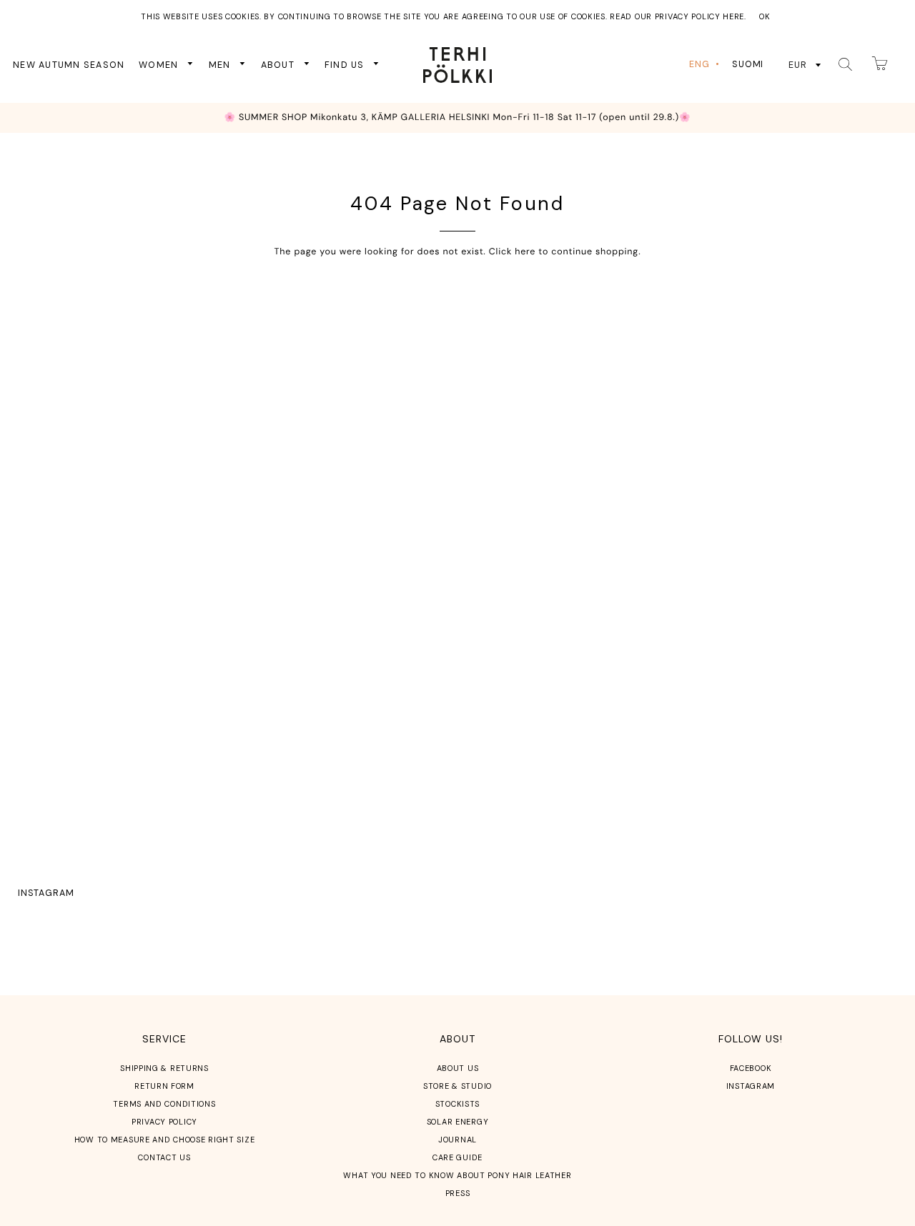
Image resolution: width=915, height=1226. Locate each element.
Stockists (457, 1104)
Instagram (46, 893)
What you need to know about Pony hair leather (457, 1175)
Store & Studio (457, 1086)
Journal (457, 1140)
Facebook (751, 1068)
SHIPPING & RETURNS (164, 1068)
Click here (512, 251)
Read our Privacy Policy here (677, 16)
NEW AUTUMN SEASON (68, 64)
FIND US (346, 64)
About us (458, 1068)
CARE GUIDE (457, 1157)
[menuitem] (705, 65)
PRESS (457, 1193)
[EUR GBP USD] (805, 64)
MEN (221, 64)
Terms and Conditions (164, 1104)
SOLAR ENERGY (458, 1122)
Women (160, 64)
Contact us (164, 1157)
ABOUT (279, 64)
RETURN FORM (164, 1086)
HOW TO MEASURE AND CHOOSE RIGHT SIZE (164, 1140)
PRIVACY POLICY (164, 1122)
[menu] (729, 65)
